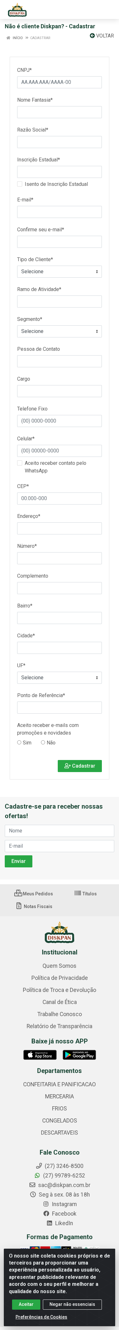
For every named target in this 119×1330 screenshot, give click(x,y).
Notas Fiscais (37, 906)
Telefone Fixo (32, 409)
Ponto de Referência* (41, 695)
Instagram (63, 1204)
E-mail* (25, 200)
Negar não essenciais (72, 1304)
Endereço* (28, 516)
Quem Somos (59, 966)
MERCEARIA (59, 1096)
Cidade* (26, 636)
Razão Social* (32, 130)
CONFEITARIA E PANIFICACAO (59, 1084)
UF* (21, 665)
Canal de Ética (60, 1002)
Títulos (89, 893)
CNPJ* (24, 70)
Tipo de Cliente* (35, 259)
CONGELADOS (59, 1120)
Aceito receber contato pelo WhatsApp (55, 467)
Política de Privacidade (59, 978)
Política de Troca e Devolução (59, 990)
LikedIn (63, 1223)
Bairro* (24, 606)
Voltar (104, 36)
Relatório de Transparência (59, 1026)
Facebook (63, 1214)
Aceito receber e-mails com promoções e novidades (48, 729)
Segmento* (29, 319)
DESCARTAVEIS (59, 1133)
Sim (28, 743)
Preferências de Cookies (41, 1317)
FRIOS (59, 1108)
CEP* (23, 486)
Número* (27, 546)
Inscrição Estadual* (38, 160)
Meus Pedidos (37, 893)
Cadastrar (83, 766)
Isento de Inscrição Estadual (56, 184)
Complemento (32, 576)
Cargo (23, 379)
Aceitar (26, 1304)
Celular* (26, 439)
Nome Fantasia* (35, 100)
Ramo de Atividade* (39, 289)
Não (52, 743)
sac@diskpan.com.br (63, 1185)
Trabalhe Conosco (59, 1014)
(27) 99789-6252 (63, 1175)
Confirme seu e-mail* (40, 230)
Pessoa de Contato (38, 349)
